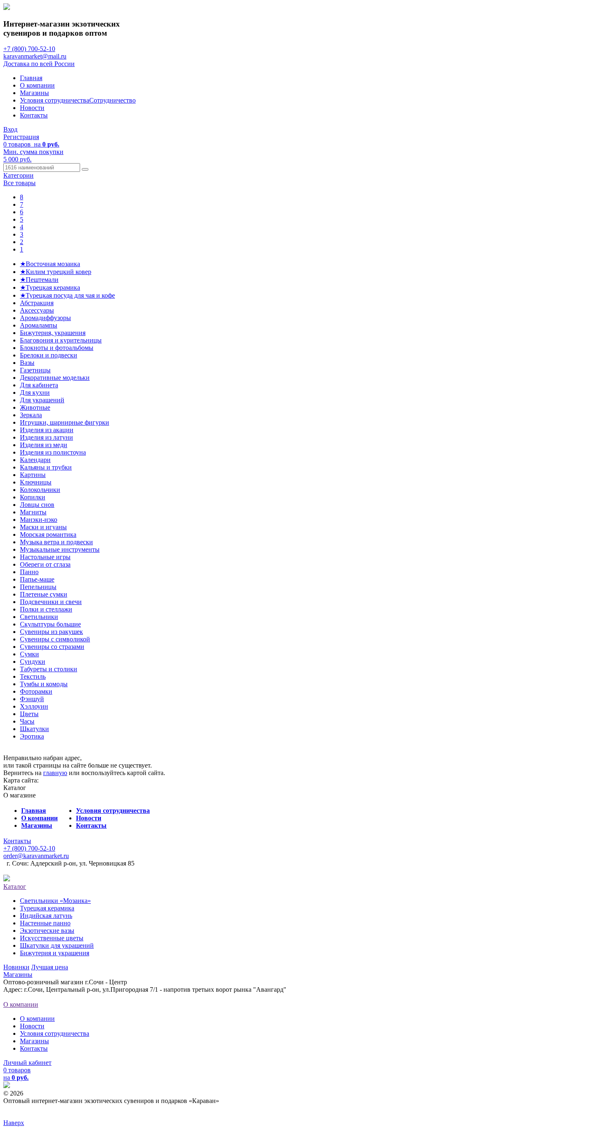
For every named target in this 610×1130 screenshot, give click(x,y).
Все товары (19, 182)
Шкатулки (34, 728)
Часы (27, 721)
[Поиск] (85, 169)
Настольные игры (45, 556)
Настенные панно (45, 923)
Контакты (34, 115)
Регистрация (21, 136)
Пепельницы (38, 586)
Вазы (27, 362)
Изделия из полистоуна (53, 452)
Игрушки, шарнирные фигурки (64, 422)
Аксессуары (37, 310)
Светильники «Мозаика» (55, 900)
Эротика (32, 736)
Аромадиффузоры (45, 317)
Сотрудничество (112, 100)
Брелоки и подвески (48, 355)
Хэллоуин (34, 706)
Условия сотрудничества (54, 100)
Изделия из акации (46, 429)
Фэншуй (32, 698)
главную (55, 772)
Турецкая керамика (47, 908)
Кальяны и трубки (46, 467)
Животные (35, 407)
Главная (31, 77)
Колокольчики (40, 489)
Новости (32, 107)
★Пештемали (39, 279)
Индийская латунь (46, 915)
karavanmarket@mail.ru (34, 56)
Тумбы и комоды (44, 683)
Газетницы (35, 370)
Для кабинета (39, 385)
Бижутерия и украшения (54, 952)
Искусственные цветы (51, 938)
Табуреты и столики (48, 669)
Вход (10, 129)
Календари (35, 459)
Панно (29, 571)
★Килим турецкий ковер (55, 271)
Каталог (14, 886)
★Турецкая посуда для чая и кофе (67, 295)
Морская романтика (48, 534)
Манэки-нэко (38, 519)
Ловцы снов (37, 504)
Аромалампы (38, 325)
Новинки (16, 967)
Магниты (33, 512)
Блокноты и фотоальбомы (56, 347)
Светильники (39, 616)
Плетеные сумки (43, 594)
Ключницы (35, 482)
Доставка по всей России (39, 63)
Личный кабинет (27, 1062)
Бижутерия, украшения (52, 332)
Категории (18, 175)
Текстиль (33, 676)
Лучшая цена (49, 967)
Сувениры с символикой (55, 639)
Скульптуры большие (50, 624)
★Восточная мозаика (50, 263)
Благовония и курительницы (61, 340)
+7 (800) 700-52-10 (29, 48)
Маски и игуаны (43, 527)
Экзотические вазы (47, 930)
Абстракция (37, 302)
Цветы (29, 713)
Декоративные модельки (55, 377)
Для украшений (42, 400)
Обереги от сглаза (45, 564)
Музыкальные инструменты (60, 549)
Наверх (13, 1122)
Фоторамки (36, 691)
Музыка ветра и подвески (56, 541)
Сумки (29, 654)
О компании (37, 85)
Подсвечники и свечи (51, 601)
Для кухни (35, 392)
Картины (33, 474)
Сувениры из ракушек (51, 631)
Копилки (32, 497)
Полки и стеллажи (46, 609)
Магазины (34, 92)
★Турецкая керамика (50, 287)
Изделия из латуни (46, 437)
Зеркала (31, 414)
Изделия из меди (43, 444)
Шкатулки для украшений (57, 945)
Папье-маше (37, 579)
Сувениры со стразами (52, 646)
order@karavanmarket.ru (36, 855)
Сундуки (32, 661)
